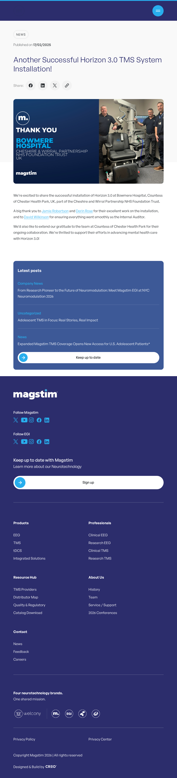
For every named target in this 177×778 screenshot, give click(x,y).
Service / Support (102, 605)
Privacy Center (100, 739)
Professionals (99, 523)
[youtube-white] (23, 420)
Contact (20, 632)
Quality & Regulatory (29, 605)
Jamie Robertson (55, 211)
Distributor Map (25, 597)
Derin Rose (84, 211)
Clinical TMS (98, 550)
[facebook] (39, 420)
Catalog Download (27, 613)
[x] (15, 420)
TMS (17, 543)
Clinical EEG (98, 535)
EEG (16, 535)
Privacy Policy (24, 739)
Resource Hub (24, 577)
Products (21, 523)
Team (93, 597)
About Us (96, 577)
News (21, 34)
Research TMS (99, 558)
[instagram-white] (31, 420)
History (94, 589)
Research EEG (99, 543)
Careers (19, 659)
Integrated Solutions (29, 558)
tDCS (17, 550)
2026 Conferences (102, 613)
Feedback (21, 651)
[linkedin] (46, 420)
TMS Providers (24, 589)
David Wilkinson (36, 217)
